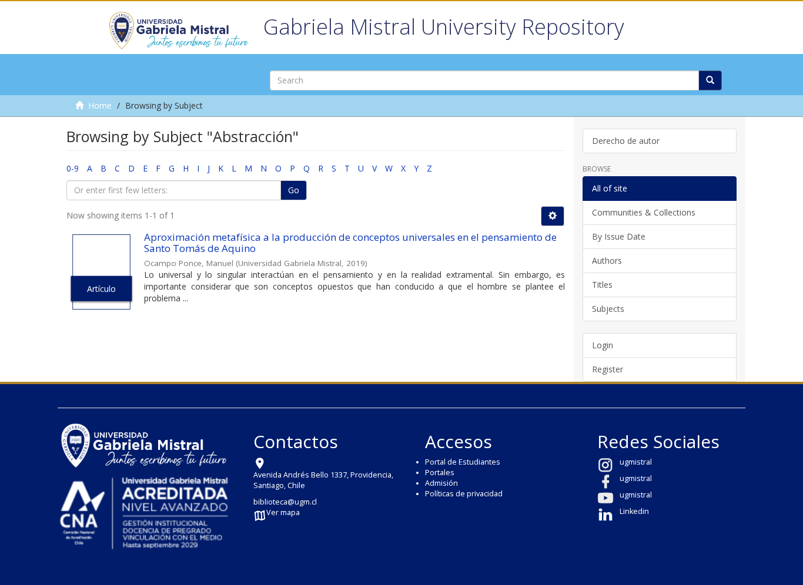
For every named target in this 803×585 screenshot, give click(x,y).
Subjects (608, 308)
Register (607, 369)
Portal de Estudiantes (462, 462)
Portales (439, 473)
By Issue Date (618, 236)
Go (293, 190)
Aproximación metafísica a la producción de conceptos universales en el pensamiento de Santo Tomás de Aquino (350, 242)
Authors (607, 260)
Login (602, 345)
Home (100, 105)
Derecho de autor (626, 140)
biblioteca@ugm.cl (285, 502)
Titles (602, 284)
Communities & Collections (643, 212)
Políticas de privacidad (464, 494)
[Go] (710, 80)
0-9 (72, 168)
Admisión (441, 483)
